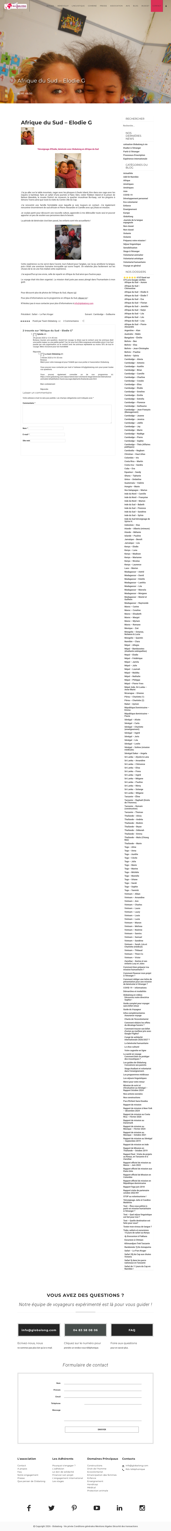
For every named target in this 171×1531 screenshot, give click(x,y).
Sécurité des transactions (125, 1526)
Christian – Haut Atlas (134, 454)
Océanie (127, 233)
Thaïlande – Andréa (133, 819)
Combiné (92, 6)
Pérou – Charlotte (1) (134, 697)
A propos (22, 1468)
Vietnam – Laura (132, 908)
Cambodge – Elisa (133, 384)
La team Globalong (52, 354)
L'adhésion (58, 1468)
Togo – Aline (130, 847)
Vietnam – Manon (132, 922)
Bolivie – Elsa (130, 345)
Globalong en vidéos (132, 995)
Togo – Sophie (131, 886)
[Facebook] (29, 1508)
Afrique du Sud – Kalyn (135, 310)
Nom (25, 428)
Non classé (128, 226)
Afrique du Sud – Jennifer (136, 306)
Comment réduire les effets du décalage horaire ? (137, 1023)
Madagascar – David (134, 575)
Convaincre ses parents (135, 1065)
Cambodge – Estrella (134, 399)
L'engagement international (67, 1478)
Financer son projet (62, 1475)
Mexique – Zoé (131, 628)
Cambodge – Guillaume (135, 406)
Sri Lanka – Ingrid (132, 775)
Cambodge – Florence (134, 402)
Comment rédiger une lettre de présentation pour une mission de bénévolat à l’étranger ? (137, 981)
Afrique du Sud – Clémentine (132, 287)
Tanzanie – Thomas (133, 812)
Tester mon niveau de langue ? (137, 1226)
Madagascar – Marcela (135, 590)
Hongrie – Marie (132, 486)
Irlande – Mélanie (132, 532)
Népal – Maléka (131, 672)
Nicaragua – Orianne (134, 693)
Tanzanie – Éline (132, 796)
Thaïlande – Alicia (133, 816)
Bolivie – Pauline (132, 352)
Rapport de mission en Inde (136, 1144)
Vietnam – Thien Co (133, 954)
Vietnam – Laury (132, 912)
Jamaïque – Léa (132, 543)
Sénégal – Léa (131, 740)
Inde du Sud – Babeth (134, 504)
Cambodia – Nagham (134, 450)
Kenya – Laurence (132, 564)
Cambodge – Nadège (134, 433)
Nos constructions (131, 1097)
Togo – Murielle (131, 876)
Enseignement (130, 209)
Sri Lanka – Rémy (132, 785)
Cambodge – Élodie (133, 388)
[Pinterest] (74, 1508)
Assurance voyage (133, 1015)
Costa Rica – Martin (133, 461)
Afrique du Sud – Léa (134, 313)
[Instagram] (142, 1508)
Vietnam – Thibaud (133, 950)
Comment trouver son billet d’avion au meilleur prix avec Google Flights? (137, 1031)
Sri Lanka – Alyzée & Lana (136, 757)
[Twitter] (51, 1508)
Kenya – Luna (130, 550)
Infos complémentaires (134, 1013)
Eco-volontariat (130, 202)
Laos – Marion (131, 568)
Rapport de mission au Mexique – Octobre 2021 (134, 1133)
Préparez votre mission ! (134, 240)
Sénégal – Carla (131, 723)
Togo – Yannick (131, 890)
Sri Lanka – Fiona (132, 771)
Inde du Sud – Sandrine (135, 511)
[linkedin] (119, 1508)
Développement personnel (135, 198)
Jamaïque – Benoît (133, 539)
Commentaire (29, 403)
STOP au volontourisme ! (134, 1196)
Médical (91, 1487)
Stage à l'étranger (131, 251)
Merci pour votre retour (134, 1082)
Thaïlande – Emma (133, 834)
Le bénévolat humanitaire (136, 1043)
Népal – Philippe (132, 680)
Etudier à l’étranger (132, 148)
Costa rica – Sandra (133, 465)
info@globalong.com (83, 303)
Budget (145, 6)
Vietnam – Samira (133, 933)
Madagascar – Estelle (134, 579)
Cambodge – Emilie (133, 395)
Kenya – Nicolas (132, 561)
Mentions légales (103, 1526)
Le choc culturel (131, 1047)
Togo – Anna (130, 850)
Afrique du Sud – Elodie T (136, 295)
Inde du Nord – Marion (134, 501)
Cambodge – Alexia (133, 359)
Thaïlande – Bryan (133, 826)
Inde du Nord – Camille (135, 493)
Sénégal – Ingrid (132, 733)
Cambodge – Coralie (134, 381)
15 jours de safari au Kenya (137, 1232)
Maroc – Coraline (132, 610)
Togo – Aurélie (131, 854)
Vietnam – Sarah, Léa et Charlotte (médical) (135, 945)
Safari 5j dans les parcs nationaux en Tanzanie (135, 1261)
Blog (135, 6)
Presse (103, 6)
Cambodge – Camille (134, 373)
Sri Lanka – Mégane (133, 778)
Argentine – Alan (132, 330)
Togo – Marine (131, 868)
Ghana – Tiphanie (132, 475)
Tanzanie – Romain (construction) (133, 807)
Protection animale (97, 1490)
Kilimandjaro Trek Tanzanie (137, 1243)
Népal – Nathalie (132, 676)
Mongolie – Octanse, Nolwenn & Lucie (134, 633)
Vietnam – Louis (132, 915)
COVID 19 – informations (135, 987)
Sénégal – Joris (131, 736)
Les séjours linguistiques (135, 1078)
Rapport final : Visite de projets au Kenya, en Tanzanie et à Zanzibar (137, 1156)
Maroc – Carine (131, 606)
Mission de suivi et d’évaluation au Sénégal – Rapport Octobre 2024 (135, 1087)
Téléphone (56, 1403)
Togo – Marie (130, 865)
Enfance (127, 205)
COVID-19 (127, 195)
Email (58, 1397)
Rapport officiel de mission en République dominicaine (137, 1182)
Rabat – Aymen (131, 704)
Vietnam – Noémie (133, 930)
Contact (157, 6)
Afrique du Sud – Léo (134, 317)
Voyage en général (132, 265)
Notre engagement (27, 1475)
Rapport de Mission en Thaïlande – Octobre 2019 (135, 1149)
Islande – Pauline (132, 536)
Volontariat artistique (133, 258)
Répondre (37, 352)
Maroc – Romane (132, 624)
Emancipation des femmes (102, 1475)
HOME (20, 93)
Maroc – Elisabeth (132, 614)
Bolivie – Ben (130, 341)
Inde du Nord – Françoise (136, 497)
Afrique (126, 180)
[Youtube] (97, 1508)
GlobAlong (128, 216)
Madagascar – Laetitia (135, 582)
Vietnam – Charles (133, 904)
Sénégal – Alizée (132, 719)
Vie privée (68, 1526)
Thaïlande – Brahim (133, 823)
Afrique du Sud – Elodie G (136, 292)
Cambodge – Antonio (134, 363)
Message (56, 1410)
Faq (19, 1472)
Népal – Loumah (132, 669)
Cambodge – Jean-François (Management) (137, 410)
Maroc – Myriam (132, 621)
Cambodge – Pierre (133, 437)
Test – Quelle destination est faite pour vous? (136, 1221)
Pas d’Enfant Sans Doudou (135, 1101)
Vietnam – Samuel (133, 937)
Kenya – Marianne (133, 557)
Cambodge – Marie (133, 430)
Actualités (128, 173)
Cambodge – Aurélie (134, 366)
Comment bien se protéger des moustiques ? (136, 1057)
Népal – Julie (130, 665)
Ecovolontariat (95, 1472)
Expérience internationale (135, 159)
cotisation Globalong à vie (135, 144)
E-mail (26, 434)
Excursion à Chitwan (133, 1240)
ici (75, 292)
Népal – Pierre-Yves (133, 683)
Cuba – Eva (129, 468)
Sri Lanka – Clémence (134, 764)
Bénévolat (63, 6)
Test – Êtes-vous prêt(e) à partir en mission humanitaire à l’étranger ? (137, 1208)
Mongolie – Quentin (133, 638)
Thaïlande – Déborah (134, 830)
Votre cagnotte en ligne (135, 1050)
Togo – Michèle (131, 872)
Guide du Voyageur (132, 1009)
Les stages (58, 1481)
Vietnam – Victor (132, 957)
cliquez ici (82, 298)
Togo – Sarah (130, 883)
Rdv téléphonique (135, 1469)
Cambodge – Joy (132, 426)
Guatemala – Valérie (134, 483)
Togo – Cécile (130, 858)
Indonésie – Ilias (132, 525)
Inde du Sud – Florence (135, 508)
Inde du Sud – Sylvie (133, 515)
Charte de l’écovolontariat (136, 1019)
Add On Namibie (131, 177)
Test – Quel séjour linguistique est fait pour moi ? (137, 1215)
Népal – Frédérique (133, 658)
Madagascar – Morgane (135, 593)
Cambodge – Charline (134, 377)
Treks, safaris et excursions (136, 1230)
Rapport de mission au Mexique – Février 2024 (134, 1127)
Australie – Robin (132, 334)
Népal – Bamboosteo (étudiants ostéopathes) (135, 649)
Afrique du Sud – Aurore (135, 282)
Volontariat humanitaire (134, 262)
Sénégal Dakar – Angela (135, 753)
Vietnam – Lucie (132, 919)
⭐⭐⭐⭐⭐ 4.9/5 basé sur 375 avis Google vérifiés (136, 278)
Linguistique (78, 6)
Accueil (50, 6)
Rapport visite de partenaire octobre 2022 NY (136, 1191)
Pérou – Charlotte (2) (134, 700)
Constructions (94, 1465)
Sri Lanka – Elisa (132, 767)
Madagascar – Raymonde (136, 603)
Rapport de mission (132, 1104)
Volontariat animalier (133, 255)
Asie (125, 191)
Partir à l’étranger (131, 151)
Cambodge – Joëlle (133, 423)
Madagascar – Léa (133, 586)
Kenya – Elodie (131, 546)
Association (116, 6)
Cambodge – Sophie (134, 441)
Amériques (128, 184)
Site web (26, 441)
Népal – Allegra (131, 645)
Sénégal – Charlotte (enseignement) (133, 728)
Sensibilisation (130, 247)
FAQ (132, 1330)
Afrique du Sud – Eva (134, 299)
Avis (128, 6)
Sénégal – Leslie (132, 743)
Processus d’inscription (134, 155)
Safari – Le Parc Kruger (135, 1250)
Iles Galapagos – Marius (135, 490)
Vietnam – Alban (132, 894)
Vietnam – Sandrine (133, 940)
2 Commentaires (71, 321)
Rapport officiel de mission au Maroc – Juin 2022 (137, 1163)
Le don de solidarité (63, 1472)
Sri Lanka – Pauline (133, 782)
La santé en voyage (132, 1054)
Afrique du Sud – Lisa (134, 321)
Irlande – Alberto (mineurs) (137, 528)
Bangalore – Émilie (133, 337)
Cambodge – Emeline (134, 391)
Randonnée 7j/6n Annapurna (137, 1247)
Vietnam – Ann (131, 901)
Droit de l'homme (96, 1468)
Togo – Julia (130, 861)
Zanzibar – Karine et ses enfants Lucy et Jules (135, 962)
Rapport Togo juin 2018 (134, 1187)
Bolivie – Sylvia (131, 355)
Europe (126, 213)
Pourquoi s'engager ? (63, 1465)
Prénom (57, 1390)
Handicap (92, 1484)
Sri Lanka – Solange (133, 789)
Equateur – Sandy (132, 472)
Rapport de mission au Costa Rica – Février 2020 (136, 1115)
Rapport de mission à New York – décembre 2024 (137, 1109)
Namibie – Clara (132, 641)
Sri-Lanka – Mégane (133, 793)
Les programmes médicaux (136, 1074)
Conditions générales (84, 1526)
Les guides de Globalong (134, 1062)
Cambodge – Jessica (134, 419)
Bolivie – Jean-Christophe (136, 348)
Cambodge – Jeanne (134, 415)
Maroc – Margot (131, 617)
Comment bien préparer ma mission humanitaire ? (136, 968)
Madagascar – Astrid (134, 572)
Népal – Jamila (131, 662)
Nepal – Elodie (131, 654)
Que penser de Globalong (31, 1481)
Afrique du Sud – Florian (135, 303)
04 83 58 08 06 (85, 1330)
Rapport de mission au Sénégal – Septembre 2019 (137, 1139)
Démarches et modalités (134, 991)
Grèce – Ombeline (132, 479)
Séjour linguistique (132, 244)
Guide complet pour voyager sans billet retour (136, 1004)
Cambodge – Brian (133, 370)
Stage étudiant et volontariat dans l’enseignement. (137, 1069)
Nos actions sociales (133, 1094)
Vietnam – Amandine (134, 897)
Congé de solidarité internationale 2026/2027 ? (137, 1038)
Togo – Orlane (130, 879)
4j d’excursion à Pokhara (135, 1236)
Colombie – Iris (131, 457)
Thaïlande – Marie (133, 843)
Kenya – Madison (132, 554)
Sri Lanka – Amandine (134, 760)
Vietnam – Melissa (133, 926)
